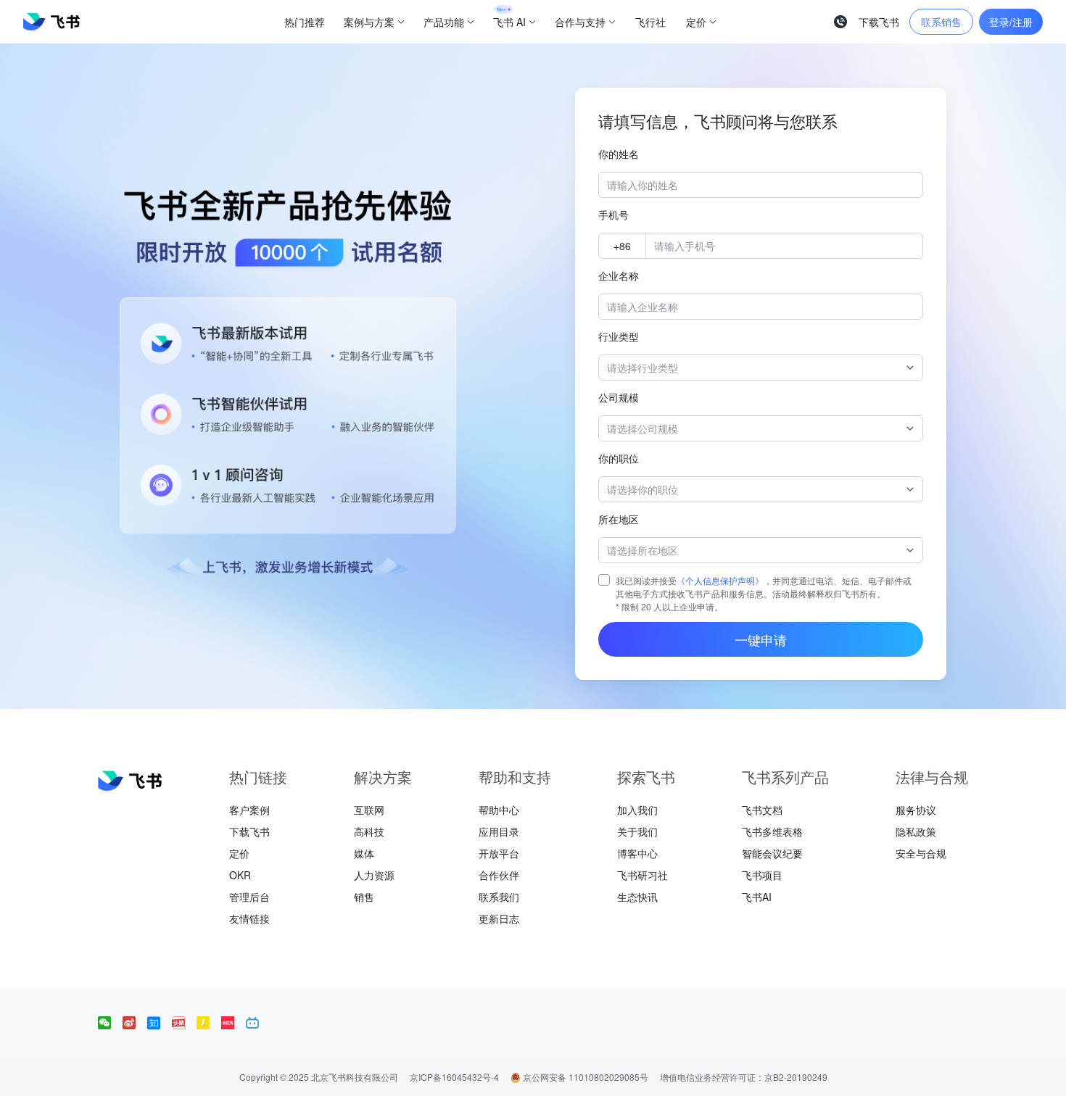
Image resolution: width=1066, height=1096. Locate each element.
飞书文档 (762, 809)
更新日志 (499, 918)
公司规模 (618, 397)
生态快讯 (637, 896)
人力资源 (374, 875)
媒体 (364, 853)
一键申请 (761, 639)
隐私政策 (916, 831)
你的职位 (618, 458)
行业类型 (618, 336)
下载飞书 (249, 831)
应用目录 (499, 831)
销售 (364, 896)
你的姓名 (618, 153)
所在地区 (618, 519)
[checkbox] (604, 580)
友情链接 (249, 918)
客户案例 (249, 809)
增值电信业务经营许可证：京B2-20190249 (743, 1077)
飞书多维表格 (772, 831)
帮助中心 (499, 809)
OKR (240, 875)
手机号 (613, 214)
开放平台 (499, 853)
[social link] (110, 1022)
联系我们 (499, 896)
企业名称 (618, 275)
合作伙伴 (499, 875)
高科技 (369, 831)
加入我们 (637, 809)
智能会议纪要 (772, 853)
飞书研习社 (642, 875)
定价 (239, 853)
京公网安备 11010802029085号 (584, 1077)
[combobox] (753, 367)
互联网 (369, 809)
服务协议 (916, 809)
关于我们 (637, 831)
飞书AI (757, 896)
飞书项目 (762, 875)
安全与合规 (921, 853)
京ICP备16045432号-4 (454, 1077)
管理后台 (249, 896)
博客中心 (637, 853)
